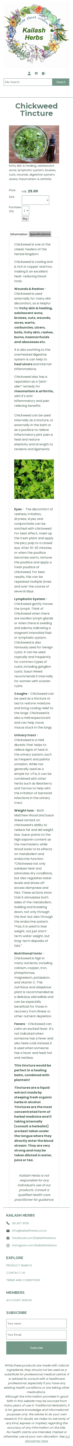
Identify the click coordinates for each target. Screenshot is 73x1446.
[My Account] (30, 74)
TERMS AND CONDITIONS (23, 1280)
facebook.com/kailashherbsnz (34, 1238)
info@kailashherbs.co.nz (29, 1231)
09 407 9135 (20, 1223)
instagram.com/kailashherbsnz (34, 1245)
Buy (25, 218)
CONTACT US (15, 1273)
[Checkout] (44, 74)
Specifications (40, 234)
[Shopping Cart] (36, 74)
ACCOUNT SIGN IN (19, 1300)
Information (19, 234)
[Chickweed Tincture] (34, 162)
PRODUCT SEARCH (19, 1265)
